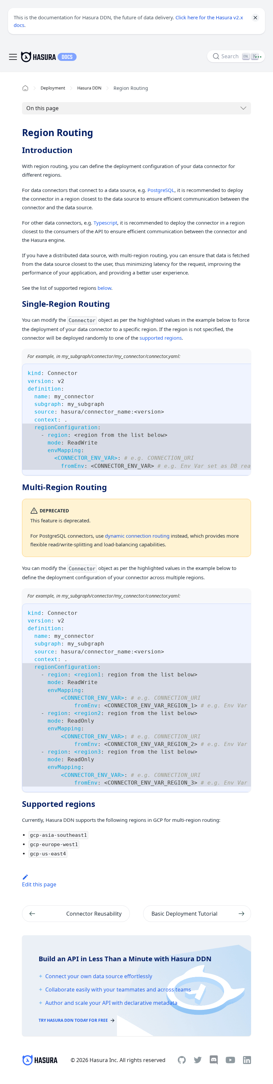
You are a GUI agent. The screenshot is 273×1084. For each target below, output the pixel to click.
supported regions (160, 337)
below (104, 287)
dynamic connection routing (137, 535)
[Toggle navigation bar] (13, 57)
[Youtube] (230, 1060)
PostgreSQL (160, 190)
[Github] (182, 1060)
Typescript (105, 222)
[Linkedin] (247, 1060)
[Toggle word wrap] (230, 372)
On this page (42, 108)
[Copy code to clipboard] (242, 372)
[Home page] (25, 88)
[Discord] (214, 1060)
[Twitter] (198, 1060)
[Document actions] (258, 57)
